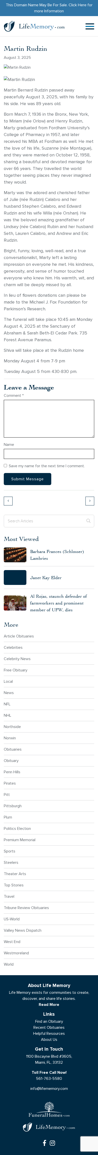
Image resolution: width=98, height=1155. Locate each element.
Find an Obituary (49, 1021)
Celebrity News (17, 658)
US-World (12, 919)
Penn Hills (12, 771)
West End (12, 941)
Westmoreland (16, 953)
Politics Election (17, 828)
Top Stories (14, 885)
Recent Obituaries (49, 1027)
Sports (9, 851)
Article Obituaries (19, 636)
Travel (9, 896)
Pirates (10, 783)
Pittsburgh (13, 805)
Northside (12, 726)
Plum (8, 817)
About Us (49, 1039)
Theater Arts (15, 873)
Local (8, 681)
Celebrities (13, 647)
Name (9, 444)
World (9, 964)
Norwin (10, 738)
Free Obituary (15, 670)
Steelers (11, 862)
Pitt (7, 794)
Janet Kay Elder (46, 577)
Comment (14, 395)
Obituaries (13, 749)
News (9, 692)
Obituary (11, 760)
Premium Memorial (19, 839)
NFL (7, 704)
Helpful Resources (49, 1033)
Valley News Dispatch (22, 930)
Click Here (77, 5)
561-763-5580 (49, 1078)
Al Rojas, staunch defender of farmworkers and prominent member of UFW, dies (58, 603)
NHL (7, 715)
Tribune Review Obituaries (26, 907)
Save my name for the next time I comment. (47, 465)
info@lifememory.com (49, 1088)
